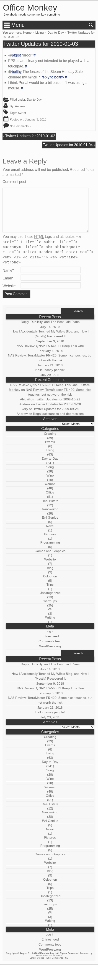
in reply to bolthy (51, 77)
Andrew (20, 106)
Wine (50, 475)
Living (39, 32)
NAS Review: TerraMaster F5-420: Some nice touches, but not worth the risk (50, 358)
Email (8, 278)
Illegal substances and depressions (58, 413)
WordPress (42, 955)
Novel (50, 526)
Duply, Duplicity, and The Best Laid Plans (50, 322)
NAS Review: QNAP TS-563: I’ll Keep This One (50, 346)
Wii (50, 609)
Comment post (14, 182)
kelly (25, 409)
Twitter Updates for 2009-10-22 (57, 399)
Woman (50, 484)
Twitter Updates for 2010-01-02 (30, 136)
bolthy (17, 72)
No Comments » (20, 126)
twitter (22, 113)
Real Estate (50, 501)
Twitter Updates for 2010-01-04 (68, 145)
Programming (50, 542)
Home (27, 32)
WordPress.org (50, 646)
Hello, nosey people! (50, 370)
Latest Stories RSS (40, 958)
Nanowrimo (50, 509)
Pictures (50, 534)
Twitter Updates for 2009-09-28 (58, 404)
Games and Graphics (50, 551)
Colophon (50, 576)
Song (50, 467)
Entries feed (50, 636)
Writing (50, 617)
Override (57, 955)
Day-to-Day (55, 32)
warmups (50, 601)
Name (8, 270)
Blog (50, 568)
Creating (50, 433)
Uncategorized (50, 593)
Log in (50, 631)
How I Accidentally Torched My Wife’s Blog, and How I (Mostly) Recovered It (50, 334)
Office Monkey (30, 8)
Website (9, 286)
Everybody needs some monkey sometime (31, 14)
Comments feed (50, 641)
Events (50, 442)
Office (50, 492)
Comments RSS (60, 958)
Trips (50, 584)
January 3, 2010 (35, 119)
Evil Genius (50, 517)
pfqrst (16, 55)
